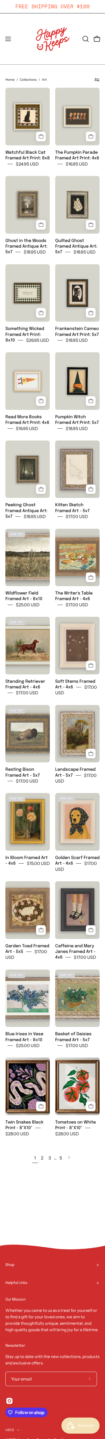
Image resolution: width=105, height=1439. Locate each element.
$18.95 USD (35, 252)
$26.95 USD (37, 340)
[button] (85, 39)
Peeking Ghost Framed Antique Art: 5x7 (26, 511)
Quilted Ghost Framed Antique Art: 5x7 (76, 246)
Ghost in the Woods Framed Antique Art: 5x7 (26, 246)
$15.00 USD (38, 863)
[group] (52, 6)
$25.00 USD (28, 604)
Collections (28, 80)
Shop (10, 1265)
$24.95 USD (27, 163)
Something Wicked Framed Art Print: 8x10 (24, 334)
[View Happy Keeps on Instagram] (9, 1401)
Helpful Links (16, 1283)
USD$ (9, 1430)
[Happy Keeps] (52, 38)
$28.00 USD (17, 1133)
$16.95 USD (77, 163)
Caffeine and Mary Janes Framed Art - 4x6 (75, 952)
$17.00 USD (77, 516)
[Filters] (97, 80)
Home (10, 80)
